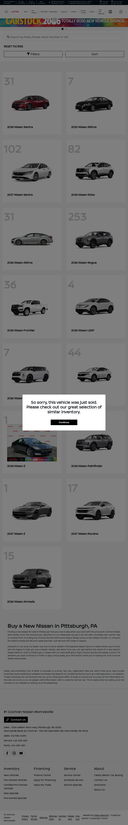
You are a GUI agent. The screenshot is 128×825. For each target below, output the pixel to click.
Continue (64, 422)
